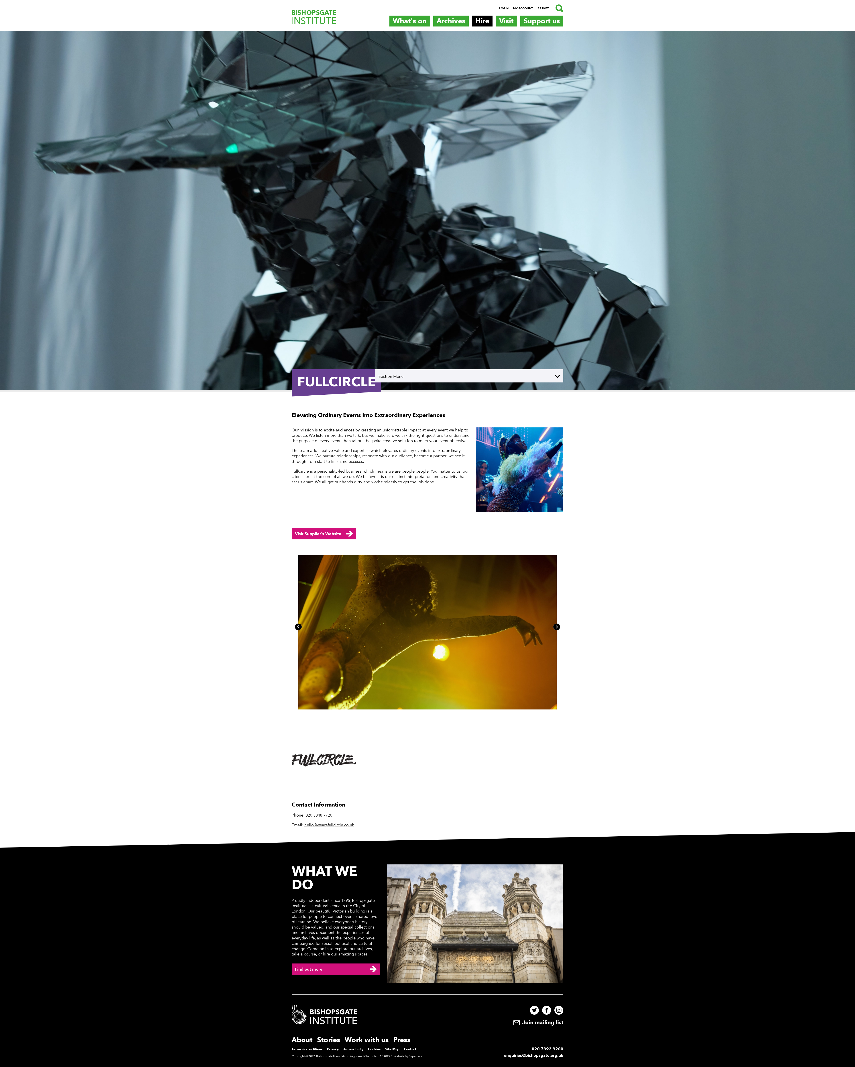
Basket (543, 8)
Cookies (374, 1049)
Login (504, 8)
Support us (542, 21)
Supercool (415, 1056)
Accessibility (353, 1049)
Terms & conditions (307, 1049)
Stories (328, 1040)
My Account (523, 8)
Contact (410, 1049)
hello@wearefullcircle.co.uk (329, 825)
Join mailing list (542, 1022)
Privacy (333, 1049)
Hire (482, 21)
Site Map (392, 1049)
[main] (427, 431)
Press (402, 1040)
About (302, 1040)
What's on (410, 21)
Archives (451, 21)
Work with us (367, 1040)
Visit (506, 21)
